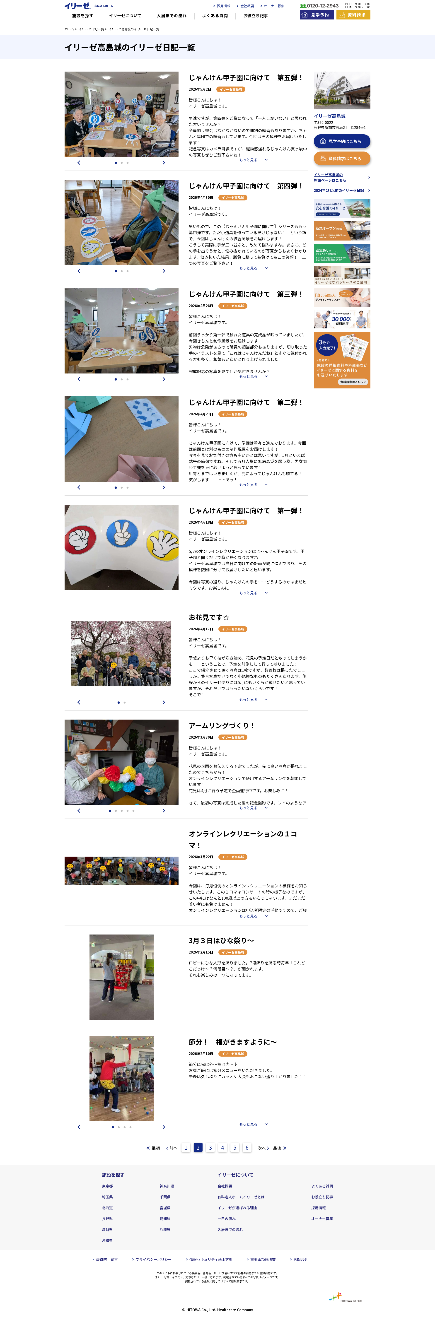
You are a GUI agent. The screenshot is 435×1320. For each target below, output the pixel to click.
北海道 (107, 1207)
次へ (262, 1148)
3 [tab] (127, 163)
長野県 (107, 1218)
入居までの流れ (172, 15)
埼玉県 (107, 1197)
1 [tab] (116, 163)
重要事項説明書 (263, 1259)
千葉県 (165, 1197)
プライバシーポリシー (153, 1259)
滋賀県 (107, 1229)
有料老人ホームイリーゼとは (241, 1197)
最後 (277, 1148)
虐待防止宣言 (107, 1259)
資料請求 (357, 15)
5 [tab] (133, 811)
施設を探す (83, 15)
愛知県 (165, 1218)
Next (165, 162)
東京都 (107, 1186)
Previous (78, 162)
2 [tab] (121, 163)
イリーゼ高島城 (231, 89)
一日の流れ (227, 1218)
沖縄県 (107, 1240)
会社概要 (247, 5)
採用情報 (223, 5)
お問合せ (300, 1259)
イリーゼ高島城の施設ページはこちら (330, 177)
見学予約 (320, 15)
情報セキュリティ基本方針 (211, 1259)
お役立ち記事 (255, 15)
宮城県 (165, 1207)
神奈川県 (167, 1186)
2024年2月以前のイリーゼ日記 (339, 190)
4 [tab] (127, 811)
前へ (173, 1148)
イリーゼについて (125, 15)
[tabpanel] (122, 114)
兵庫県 (165, 1229)
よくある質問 (215, 15)
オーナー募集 (274, 5)
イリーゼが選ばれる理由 (237, 1207)
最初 (156, 1148)
